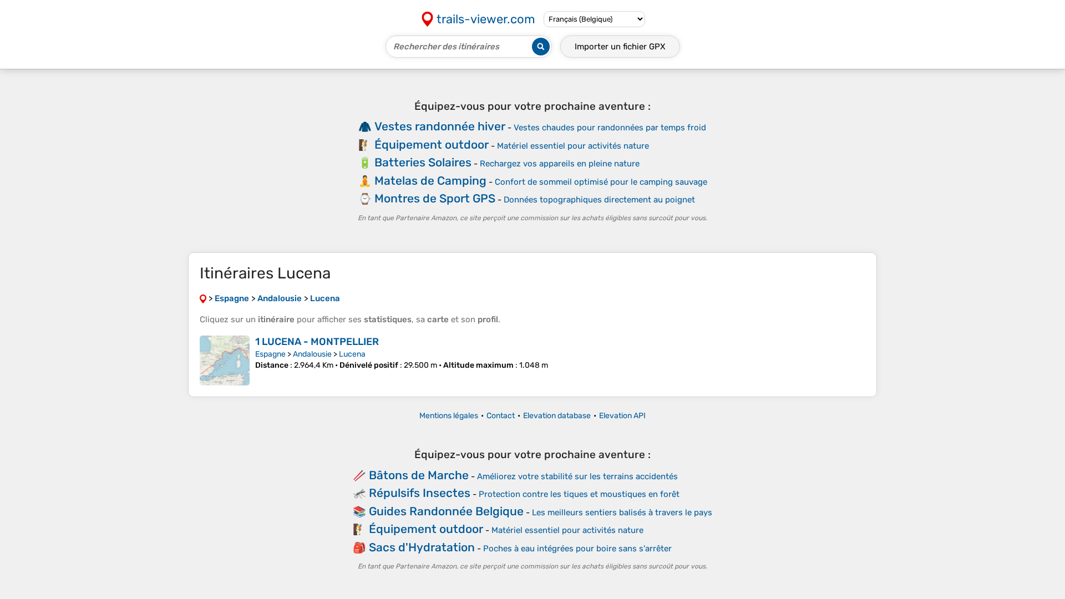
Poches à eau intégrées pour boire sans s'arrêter (577, 549)
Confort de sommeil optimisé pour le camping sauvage (601, 182)
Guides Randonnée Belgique (446, 511)
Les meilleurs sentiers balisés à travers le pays (622, 512)
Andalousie (312, 354)
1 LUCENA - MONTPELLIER (317, 342)
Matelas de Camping (430, 180)
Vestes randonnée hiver (439, 126)
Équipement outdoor (431, 144)
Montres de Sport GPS (434, 198)
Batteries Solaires (422, 162)
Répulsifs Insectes (419, 493)
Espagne (270, 354)
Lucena (352, 354)
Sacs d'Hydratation (422, 547)
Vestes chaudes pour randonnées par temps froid (610, 128)
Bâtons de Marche (419, 475)
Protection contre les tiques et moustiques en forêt (579, 494)
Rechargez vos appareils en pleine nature (560, 164)
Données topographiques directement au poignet (599, 200)
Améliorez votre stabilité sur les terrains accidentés (577, 476)
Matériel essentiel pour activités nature (573, 146)
